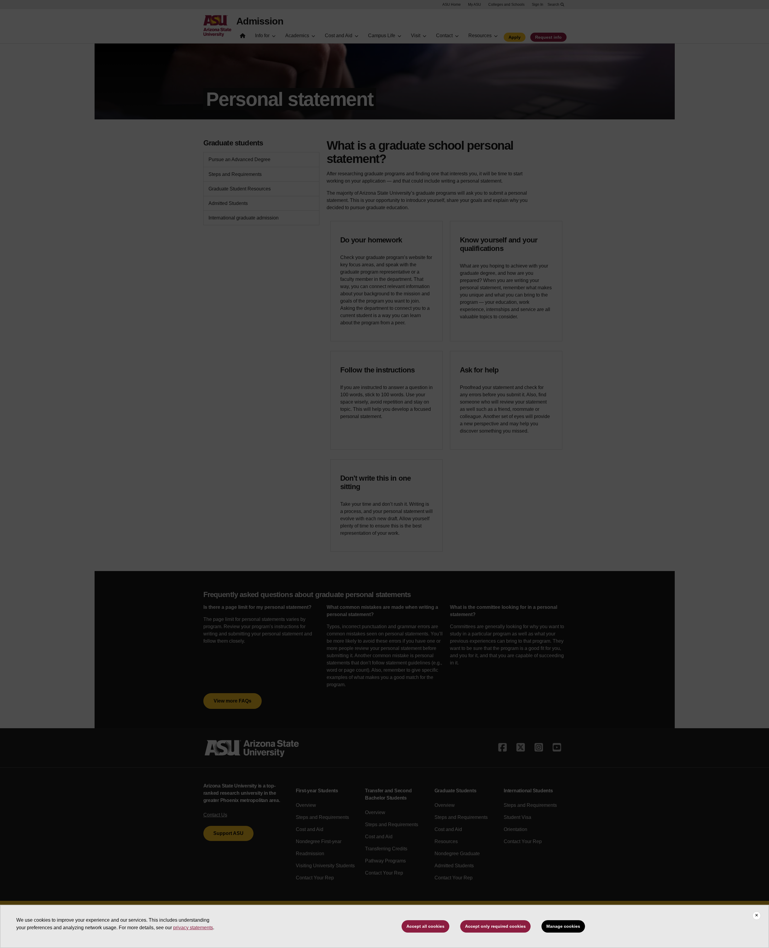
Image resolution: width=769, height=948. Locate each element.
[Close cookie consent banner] (756, 915)
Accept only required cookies (495, 926)
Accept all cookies (425, 926)
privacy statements (193, 927)
